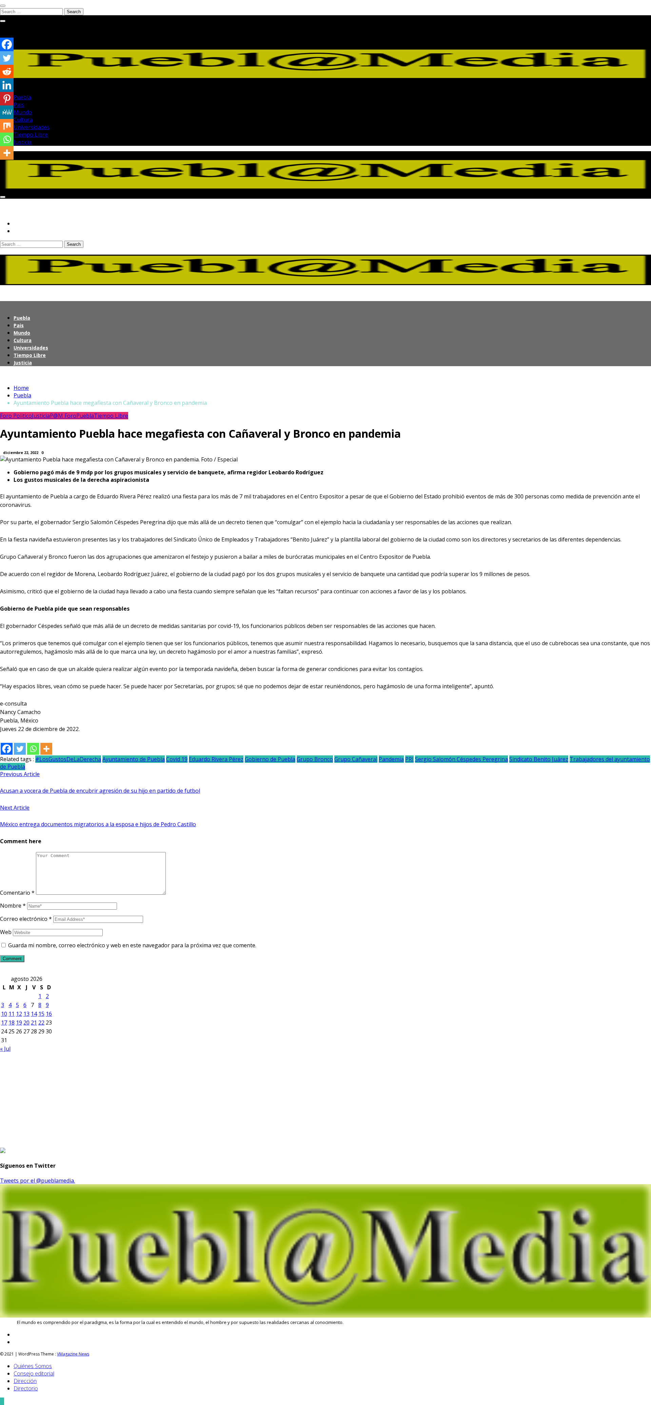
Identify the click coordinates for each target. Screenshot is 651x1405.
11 (11, 1013)
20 (26, 1022)
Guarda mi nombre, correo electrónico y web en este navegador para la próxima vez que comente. (132, 945)
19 (19, 1022)
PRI (409, 759)
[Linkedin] (7, 85)
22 (41, 1022)
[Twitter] (20, 749)
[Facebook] (7, 749)
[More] (46, 749)
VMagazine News (73, 1354)
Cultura (23, 119)
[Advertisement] (203, 1099)
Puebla (22, 97)
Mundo (23, 112)
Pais (19, 104)
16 (49, 1013)
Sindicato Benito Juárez (538, 759)
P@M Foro (63, 415)
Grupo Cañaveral (355, 759)
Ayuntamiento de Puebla (133, 759)
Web (6, 932)
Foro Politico (16, 415)
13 (26, 1013)
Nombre (13, 905)
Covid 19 (177, 759)
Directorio (26, 1388)
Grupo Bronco (315, 759)
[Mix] (7, 126)
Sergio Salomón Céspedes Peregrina (461, 759)
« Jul (5, 1048)
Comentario (17, 892)
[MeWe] (7, 112)
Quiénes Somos (33, 1366)
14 (34, 1013)
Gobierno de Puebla (270, 759)
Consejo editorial (34, 1373)
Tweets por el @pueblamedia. (37, 1180)
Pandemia (391, 759)
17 (4, 1022)
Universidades (32, 127)
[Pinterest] (7, 98)
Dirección (25, 1381)
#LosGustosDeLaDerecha (68, 759)
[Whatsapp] (33, 749)
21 (34, 1022)
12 (19, 1013)
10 (4, 1013)
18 (11, 1022)
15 (41, 1013)
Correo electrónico (26, 919)
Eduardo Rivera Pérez (216, 759)
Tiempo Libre (31, 134)
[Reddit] (7, 71)
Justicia (23, 142)
